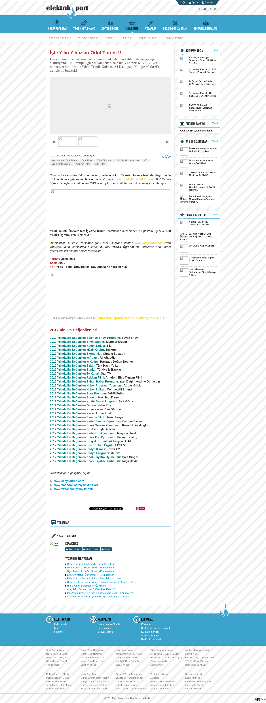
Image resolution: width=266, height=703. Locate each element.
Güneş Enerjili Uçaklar (92, 650)
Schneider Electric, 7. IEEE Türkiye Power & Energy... (202, 70)
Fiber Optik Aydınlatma (161, 650)
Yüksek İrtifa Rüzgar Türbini (94, 689)
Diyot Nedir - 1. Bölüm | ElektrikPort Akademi (90, 571)
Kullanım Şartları (150, 632)
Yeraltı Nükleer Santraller (128, 661)
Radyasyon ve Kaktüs (195, 665)
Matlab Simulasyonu (56, 689)
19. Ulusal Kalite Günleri (201, 246)
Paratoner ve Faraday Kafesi (199, 681)
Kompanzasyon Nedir (126, 658)
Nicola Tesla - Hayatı (56, 658)
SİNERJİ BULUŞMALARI (206, 29)
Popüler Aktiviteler (173, 37)
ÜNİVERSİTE (132, 29)
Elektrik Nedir (191, 654)
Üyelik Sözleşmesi (151, 639)
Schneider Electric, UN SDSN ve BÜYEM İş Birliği (202, 94)
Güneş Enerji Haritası (91, 654)
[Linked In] (210, 10)
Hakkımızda (60, 624)
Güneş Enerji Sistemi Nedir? (95, 678)
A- (163, 156)
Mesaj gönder (92, 549)
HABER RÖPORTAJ (57, 29)
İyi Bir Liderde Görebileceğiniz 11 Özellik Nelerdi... (202, 187)
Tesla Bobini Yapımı (56, 650)
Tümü (215, 50)
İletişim (58, 632)
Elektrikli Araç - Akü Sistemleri (164, 654)
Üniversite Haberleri (88, 37)
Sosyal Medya (105, 632)
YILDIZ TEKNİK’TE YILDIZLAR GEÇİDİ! (199, 223)
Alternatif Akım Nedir (160, 689)
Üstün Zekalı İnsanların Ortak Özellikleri (201, 162)
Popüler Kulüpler (148, 37)
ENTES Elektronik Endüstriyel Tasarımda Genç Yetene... (200, 108)
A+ (168, 156)
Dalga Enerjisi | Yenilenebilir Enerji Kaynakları (91, 564)
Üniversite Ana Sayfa (60, 37)
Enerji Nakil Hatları (194, 685)
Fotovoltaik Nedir (158, 661)
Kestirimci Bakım (193, 689)
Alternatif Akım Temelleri (162, 685)
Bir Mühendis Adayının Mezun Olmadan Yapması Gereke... (202, 199)
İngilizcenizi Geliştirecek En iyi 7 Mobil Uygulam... (203, 150)
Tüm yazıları (74, 549)
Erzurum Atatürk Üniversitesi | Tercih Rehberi (90, 575)
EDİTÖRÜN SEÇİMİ (195, 50)
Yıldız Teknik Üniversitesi (127, 160)
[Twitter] (205, 10)
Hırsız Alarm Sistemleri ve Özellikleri (86, 585)
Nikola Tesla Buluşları (56, 654)
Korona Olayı (156, 665)
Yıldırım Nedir (53, 665)
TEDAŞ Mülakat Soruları (197, 661)
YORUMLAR (63, 523)
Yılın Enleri (100, 164)
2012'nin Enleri (82, 164)
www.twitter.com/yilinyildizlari (73, 488)
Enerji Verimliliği (193, 678)
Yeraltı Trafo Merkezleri (92, 661)
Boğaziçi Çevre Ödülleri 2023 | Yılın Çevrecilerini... (202, 82)
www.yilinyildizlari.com (69, 481)
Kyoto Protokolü (88, 674)
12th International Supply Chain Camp (202, 259)
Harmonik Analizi (193, 674)
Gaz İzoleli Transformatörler (129, 678)
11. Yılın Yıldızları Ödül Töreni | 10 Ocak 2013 (200, 235)
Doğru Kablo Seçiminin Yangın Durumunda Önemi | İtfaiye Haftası (101, 582)
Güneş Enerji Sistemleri (57, 661)
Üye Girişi (208, 2)
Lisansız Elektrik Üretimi (92, 658)
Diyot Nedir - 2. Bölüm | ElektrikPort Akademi (90, 567)
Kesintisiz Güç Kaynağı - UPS (199, 658)
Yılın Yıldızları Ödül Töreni (64, 160)
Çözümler (146, 624)
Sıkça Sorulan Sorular (109, 624)
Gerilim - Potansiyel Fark (197, 650)
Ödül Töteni (87, 160)
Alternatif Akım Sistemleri (162, 681)
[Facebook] (200, 10)
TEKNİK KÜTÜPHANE (84, 29)
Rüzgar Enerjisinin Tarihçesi (95, 685)
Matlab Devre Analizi (56, 681)
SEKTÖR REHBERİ (110, 29)
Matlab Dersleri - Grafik (57, 678)
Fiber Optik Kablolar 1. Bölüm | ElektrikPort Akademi (94, 578)
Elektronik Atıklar (89, 665)
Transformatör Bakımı (126, 685)
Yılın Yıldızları (104, 160)
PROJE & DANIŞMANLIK (175, 29)
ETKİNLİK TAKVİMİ (195, 124)
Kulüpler (110, 37)
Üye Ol (195, 2)
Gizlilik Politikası (150, 635)
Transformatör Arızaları (127, 681)
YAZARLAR (150, 29)
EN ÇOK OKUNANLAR (196, 142)
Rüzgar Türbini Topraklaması (95, 681)
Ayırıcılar (154, 678)
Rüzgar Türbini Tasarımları (129, 674)
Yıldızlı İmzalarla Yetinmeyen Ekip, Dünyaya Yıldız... (203, 272)
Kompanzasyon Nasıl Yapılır (129, 654)
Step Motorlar (122, 665)
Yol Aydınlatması (124, 650)
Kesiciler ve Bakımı (159, 674)
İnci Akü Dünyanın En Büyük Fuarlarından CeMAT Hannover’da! (100, 593)
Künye (57, 628)
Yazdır (107, 549)
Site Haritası (104, 628)
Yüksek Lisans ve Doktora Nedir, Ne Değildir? (202, 174)
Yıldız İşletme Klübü (61, 164)
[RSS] (215, 10)
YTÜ (146, 160)
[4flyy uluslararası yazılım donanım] (260, 699)
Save (142, 508)
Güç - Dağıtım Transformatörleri (131, 689)
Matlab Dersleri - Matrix (57, 674)
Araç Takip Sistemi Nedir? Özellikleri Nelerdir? (91, 589)
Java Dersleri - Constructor (59, 685)
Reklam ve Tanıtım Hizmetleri (156, 628)
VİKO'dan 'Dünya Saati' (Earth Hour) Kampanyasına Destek (98, 596)
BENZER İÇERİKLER (196, 215)
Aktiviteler (127, 37)
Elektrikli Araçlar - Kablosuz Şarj (166, 658)
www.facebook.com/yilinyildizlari (76, 485)
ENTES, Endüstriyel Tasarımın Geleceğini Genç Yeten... (203, 60)
